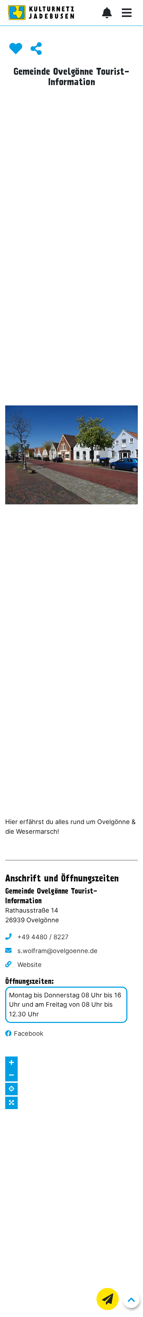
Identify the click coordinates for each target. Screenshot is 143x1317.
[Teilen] (36, 48)
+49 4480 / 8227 (43, 937)
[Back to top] (131, 1299)
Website (29, 964)
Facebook (28, 1033)
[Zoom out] (11, 1075)
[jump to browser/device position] (11, 1089)
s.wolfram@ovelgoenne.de (57, 950)
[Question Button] (107, 1299)
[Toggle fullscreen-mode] (11, 1103)
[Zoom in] (11, 1063)
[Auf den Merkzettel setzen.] (15, 48)
